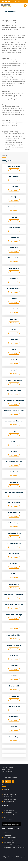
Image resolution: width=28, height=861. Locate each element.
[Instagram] (13, 781)
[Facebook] (3, 1)
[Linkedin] (3, 781)
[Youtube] (9, 1)
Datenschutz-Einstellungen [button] (11, 824)
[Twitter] (6, 1)
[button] (25, 5)
